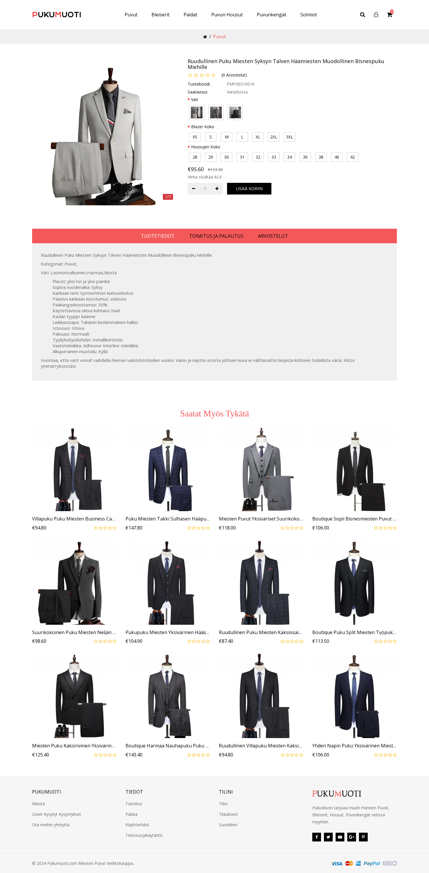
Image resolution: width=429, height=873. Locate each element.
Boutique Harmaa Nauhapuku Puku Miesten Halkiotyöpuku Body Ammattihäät (167, 746)
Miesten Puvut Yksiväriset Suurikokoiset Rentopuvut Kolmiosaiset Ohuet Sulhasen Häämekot (261, 519)
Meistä (38, 803)
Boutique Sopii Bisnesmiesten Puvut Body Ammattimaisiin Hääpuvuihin (354, 519)
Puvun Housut (227, 14)
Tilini (223, 803)
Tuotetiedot (158, 236)
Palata (131, 814)
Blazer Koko (202, 126)
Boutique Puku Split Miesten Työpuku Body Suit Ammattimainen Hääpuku (354, 632)
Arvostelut (273, 236)
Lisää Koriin (249, 188)
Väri (194, 99)
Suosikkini (228, 824)
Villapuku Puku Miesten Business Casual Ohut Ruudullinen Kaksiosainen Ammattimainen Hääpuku (74, 519)
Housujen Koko (205, 147)
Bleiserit (160, 14)
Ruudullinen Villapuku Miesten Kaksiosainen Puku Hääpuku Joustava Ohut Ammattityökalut (261, 746)
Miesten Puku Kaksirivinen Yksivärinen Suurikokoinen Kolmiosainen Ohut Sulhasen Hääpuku (74, 746)
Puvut (131, 14)
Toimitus (133, 803)
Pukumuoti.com (62, 863)
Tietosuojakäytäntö (144, 835)
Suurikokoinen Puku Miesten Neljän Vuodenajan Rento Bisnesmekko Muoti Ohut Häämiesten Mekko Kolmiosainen (74, 632)
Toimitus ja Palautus (216, 236)
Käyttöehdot (137, 824)
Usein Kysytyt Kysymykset (56, 814)
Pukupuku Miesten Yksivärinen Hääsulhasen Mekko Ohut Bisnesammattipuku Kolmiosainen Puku (167, 632)
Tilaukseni (228, 814)
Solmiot (308, 14)
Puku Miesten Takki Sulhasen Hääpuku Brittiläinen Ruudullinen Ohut (167, 519)
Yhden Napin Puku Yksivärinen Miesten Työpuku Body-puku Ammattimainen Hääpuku (354, 746)
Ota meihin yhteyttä (50, 824)
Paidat (190, 14)
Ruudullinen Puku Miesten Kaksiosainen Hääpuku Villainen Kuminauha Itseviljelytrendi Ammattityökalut (261, 632)
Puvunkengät (271, 14)
